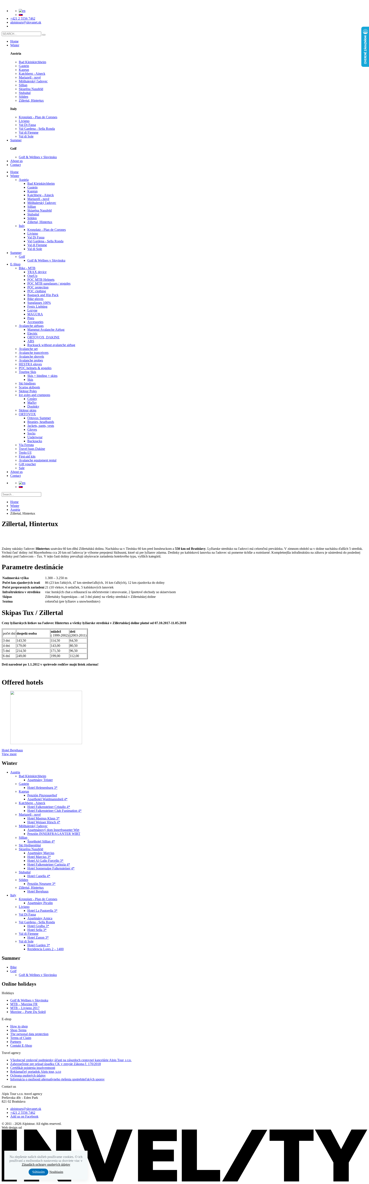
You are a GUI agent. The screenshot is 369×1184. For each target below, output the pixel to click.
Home (14, 41)
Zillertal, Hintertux (31, 100)
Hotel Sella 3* (37, 930)
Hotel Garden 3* (38, 945)
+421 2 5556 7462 (22, 18)
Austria (24, 179)
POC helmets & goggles (35, 368)
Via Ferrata (26, 445)
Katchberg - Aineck (32, 73)
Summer (16, 140)
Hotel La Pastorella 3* (42, 910)
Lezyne (32, 310)
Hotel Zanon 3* (38, 937)
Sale (22, 468)
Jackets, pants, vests (40, 425)
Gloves (32, 429)
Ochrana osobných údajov (28, 1075)
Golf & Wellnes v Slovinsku (38, 157)
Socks (31, 433)
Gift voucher (27, 464)
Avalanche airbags (31, 326)
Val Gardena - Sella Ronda (37, 128)
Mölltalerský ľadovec (33, 81)
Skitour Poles (28, 391)
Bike (13, 967)
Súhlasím (38, 1172)
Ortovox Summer (39, 418)
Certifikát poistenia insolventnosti (32, 1068)
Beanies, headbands (40, 422)
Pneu (30, 318)
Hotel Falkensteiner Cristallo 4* (48, 807)
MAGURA (35, 314)
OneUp (32, 276)
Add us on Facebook (24, 1116)
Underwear (34, 437)
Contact (15, 165)
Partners (15, 1042)
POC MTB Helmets (40, 279)
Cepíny (32, 399)
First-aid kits (27, 456)
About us (16, 161)
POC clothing (36, 291)
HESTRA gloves (30, 364)
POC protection (37, 287)
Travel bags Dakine (32, 449)
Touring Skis (27, 372)
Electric (32, 333)
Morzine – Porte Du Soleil (28, 1012)
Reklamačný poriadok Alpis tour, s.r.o (35, 1071)
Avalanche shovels (31, 356)
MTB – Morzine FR (24, 1004)
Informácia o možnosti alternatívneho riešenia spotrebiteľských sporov (57, 1079)
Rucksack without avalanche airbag (51, 345)
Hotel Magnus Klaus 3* (43, 818)
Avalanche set (28, 349)
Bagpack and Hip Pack (43, 295)
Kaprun (24, 70)
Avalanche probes (31, 360)
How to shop (19, 1026)
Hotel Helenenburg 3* (42, 787)
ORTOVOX (27, 414)
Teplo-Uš (25, 452)
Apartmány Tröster (40, 780)
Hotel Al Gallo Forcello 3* (45, 860)
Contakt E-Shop (21, 1045)
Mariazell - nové (30, 77)
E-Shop (15, 264)
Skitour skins (27, 410)
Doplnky (33, 406)
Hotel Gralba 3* (38, 926)
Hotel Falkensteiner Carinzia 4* (48, 864)
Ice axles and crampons (34, 395)
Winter (14, 45)
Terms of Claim (20, 1038)
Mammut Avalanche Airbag (45, 329)
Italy (22, 226)
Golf (22, 256)
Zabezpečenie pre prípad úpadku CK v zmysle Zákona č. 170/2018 (55, 1064)
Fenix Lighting (37, 306)
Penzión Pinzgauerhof (42, 795)
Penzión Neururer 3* (41, 883)
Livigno (24, 121)
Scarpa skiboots (29, 387)
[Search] (43, 34)
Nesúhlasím (56, 1172)
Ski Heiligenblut (30, 845)
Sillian (23, 85)
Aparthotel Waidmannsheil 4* (47, 799)
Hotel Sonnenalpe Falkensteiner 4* (51, 868)
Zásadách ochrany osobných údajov (46, 1164)
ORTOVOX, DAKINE (43, 337)
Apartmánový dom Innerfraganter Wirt (53, 830)
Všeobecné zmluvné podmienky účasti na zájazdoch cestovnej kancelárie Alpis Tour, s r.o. (71, 1060)
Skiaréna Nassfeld (31, 89)
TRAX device (37, 272)
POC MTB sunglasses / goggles (48, 283)
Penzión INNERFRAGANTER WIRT (53, 834)
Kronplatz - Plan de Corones (38, 117)
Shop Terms (18, 1030)
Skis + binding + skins (42, 376)
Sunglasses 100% (39, 302)
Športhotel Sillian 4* (41, 841)
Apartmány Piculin (40, 903)
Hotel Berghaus (37, 891)
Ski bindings (27, 383)
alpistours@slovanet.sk (25, 22)
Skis (30, 379)
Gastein (24, 66)
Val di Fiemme (28, 132)
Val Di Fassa (27, 125)
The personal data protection (29, 1034)
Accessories (35, 322)
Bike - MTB (27, 268)
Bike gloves (35, 299)
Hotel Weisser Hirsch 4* (43, 822)
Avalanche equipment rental (37, 460)
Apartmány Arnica (39, 918)
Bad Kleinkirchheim (32, 62)
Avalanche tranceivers (33, 352)
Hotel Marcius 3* (39, 857)
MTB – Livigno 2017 (25, 1008)
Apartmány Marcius (40, 853)
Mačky (32, 402)
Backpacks (34, 441)
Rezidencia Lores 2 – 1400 (45, 949)
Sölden (23, 96)
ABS (30, 341)
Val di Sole (26, 136)
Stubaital (25, 93)
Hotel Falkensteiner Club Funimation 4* (54, 810)
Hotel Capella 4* (38, 876)
